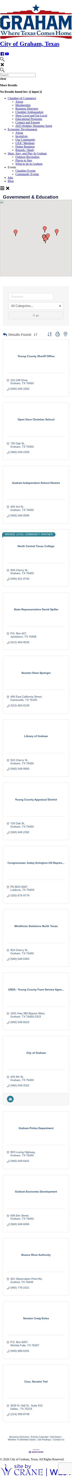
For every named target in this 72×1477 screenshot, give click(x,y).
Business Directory (26, 108)
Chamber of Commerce (22, 98)
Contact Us (58, 1439)
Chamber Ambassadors (29, 112)
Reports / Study (24, 150)
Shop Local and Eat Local (31, 115)
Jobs (10, 177)
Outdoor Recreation (27, 157)
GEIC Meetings (25, 143)
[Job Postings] (10, 1101)
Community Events (27, 174)
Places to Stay (23, 160)
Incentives (21, 136)
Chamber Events (25, 170)
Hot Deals (55, 1437)
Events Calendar (39, 1437)
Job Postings (44, 1439)
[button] (44, 229)
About (19, 101)
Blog (11, 181)
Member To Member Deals (22, 1439)
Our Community (25, 139)
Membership (23, 105)
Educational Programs (28, 119)
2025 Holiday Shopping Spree (33, 125)
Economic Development (22, 129)
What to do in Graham (28, 163)
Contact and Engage (27, 122)
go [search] (37, 315)
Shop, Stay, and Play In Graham (27, 153)
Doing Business (25, 146)
